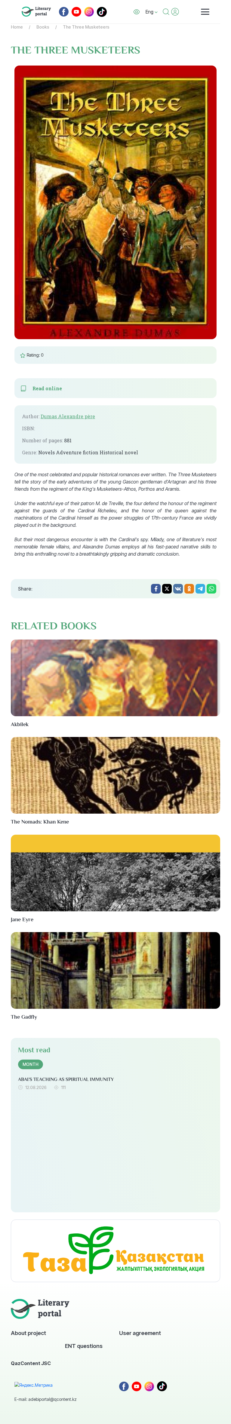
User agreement (140, 1333)
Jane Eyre (22, 919)
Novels (46, 452)
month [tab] (30, 1064)
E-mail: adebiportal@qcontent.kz (45, 1399)
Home (17, 26)
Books (42, 26)
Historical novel (119, 452)
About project (28, 1333)
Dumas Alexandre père (68, 416)
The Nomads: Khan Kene (40, 822)
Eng (150, 12)
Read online (47, 388)
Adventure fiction (77, 452)
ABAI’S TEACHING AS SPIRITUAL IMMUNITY (66, 1079)
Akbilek (20, 724)
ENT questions (84, 1346)
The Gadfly (24, 1017)
